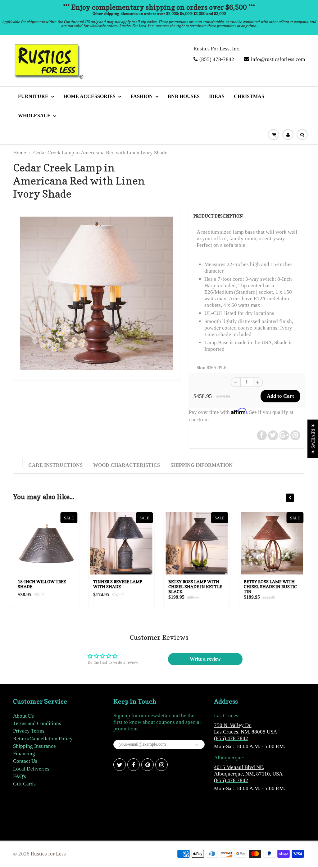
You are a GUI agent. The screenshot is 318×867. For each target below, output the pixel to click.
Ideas (217, 96)
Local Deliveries (31, 769)
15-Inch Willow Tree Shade (42, 584)
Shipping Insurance (34, 746)
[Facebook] (133, 764)
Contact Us (25, 761)
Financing (24, 754)
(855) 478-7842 (216, 59)
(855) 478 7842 (231, 738)
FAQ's (19, 776)
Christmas (249, 96)
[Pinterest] (147, 764)
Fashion (141, 96)
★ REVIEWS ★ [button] (313, 439)
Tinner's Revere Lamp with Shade (117, 584)
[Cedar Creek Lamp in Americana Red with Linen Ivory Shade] (96, 293)
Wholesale (34, 115)
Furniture (33, 96)
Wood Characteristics (126, 465)
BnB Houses (184, 96)
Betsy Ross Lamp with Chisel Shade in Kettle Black (195, 586)
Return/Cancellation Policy (43, 739)
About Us (23, 716)
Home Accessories (89, 96)
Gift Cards (24, 784)
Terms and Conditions (37, 723)
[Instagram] (161, 764)
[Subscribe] (197, 745)
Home (19, 153)
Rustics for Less (48, 854)
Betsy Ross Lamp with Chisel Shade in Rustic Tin (270, 586)
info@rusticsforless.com (278, 59)
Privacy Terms (28, 731)
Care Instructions (55, 465)
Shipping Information (201, 465)
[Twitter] (119, 764)
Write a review (205, 659)
